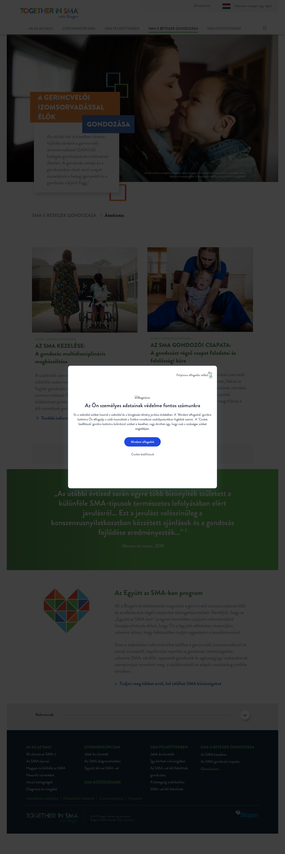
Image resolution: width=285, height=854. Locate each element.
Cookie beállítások (142, 454)
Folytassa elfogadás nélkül (192, 375)
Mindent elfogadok (142, 441)
